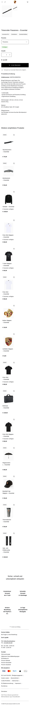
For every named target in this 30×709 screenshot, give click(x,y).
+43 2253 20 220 (8, 642)
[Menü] (2, 2)
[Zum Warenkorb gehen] (27, 2)
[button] (5, 23)
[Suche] (5, 2)
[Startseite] (15, 2)
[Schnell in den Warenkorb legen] (14, 135)
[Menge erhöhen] (10, 55)
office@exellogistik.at (9, 641)
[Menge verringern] (3, 55)
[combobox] (15, 42)
